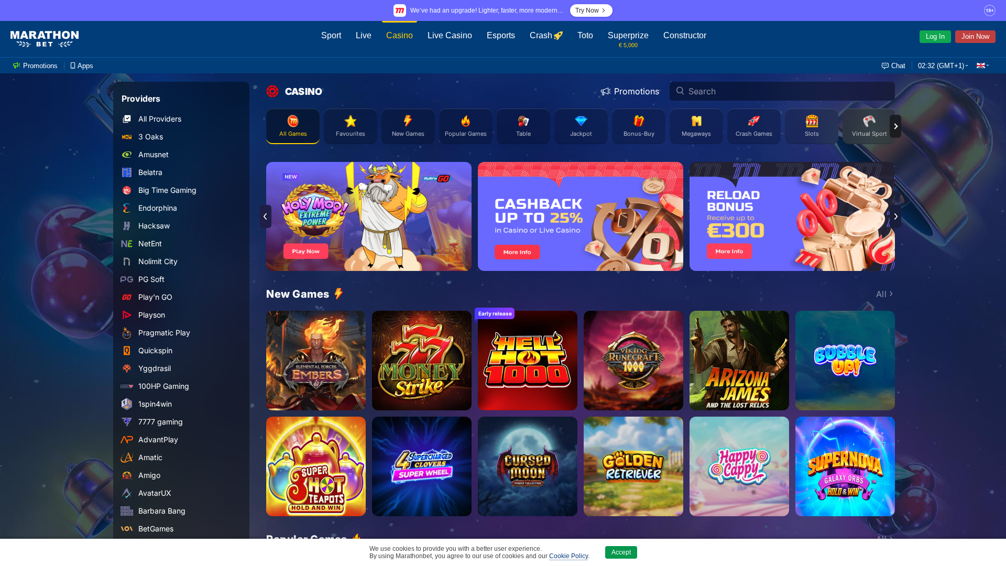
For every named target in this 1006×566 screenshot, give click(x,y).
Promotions (636, 91)
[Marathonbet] (44, 39)
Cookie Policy (568, 556)
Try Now (587, 10)
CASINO (303, 91)
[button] (982, 65)
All (881, 294)
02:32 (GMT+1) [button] (941, 66)
